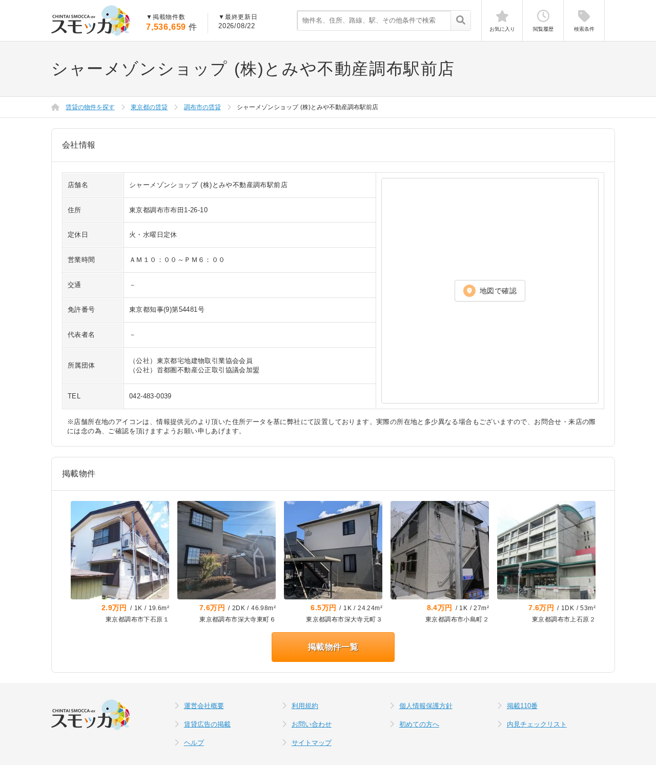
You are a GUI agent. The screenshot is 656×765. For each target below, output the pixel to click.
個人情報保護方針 (426, 706)
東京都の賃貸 (149, 107)
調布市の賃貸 (202, 107)
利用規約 (305, 706)
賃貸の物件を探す (90, 107)
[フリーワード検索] (460, 21)
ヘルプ (194, 743)
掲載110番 (522, 706)
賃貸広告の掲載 (207, 724)
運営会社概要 (204, 706)
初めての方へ (419, 724)
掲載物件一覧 (333, 646)
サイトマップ (312, 743)
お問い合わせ (312, 724)
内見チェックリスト (537, 724)
